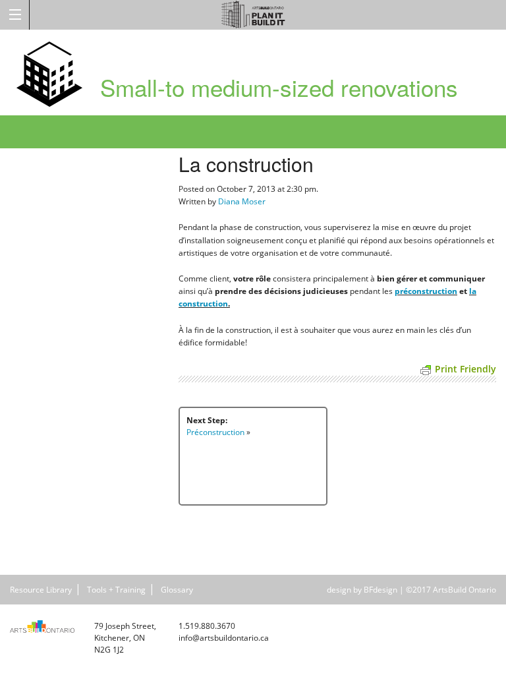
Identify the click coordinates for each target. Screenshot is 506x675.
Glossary (177, 589)
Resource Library (41, 589)
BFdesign (380, 589)
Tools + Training (116, 589)
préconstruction (426, 291)
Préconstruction (215, 432)
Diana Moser (242, 201)
